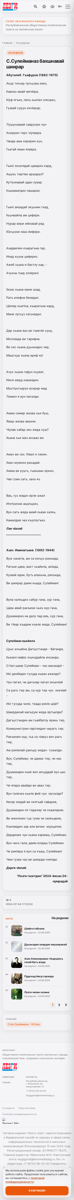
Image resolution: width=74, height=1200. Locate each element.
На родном (23, 42)
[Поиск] (35, 6)
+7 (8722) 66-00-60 (36, 1091)
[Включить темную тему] (44, 6)
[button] (67, 6)
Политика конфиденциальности (19, 1114)
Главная (7, 42)
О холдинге (8, 1108)
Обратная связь (26, 1108)
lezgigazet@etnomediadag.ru (40, 1095)
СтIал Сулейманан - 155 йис (24, 1024)
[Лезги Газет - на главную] (19, 7)
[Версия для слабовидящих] (52, 6)
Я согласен (37, 1190)
